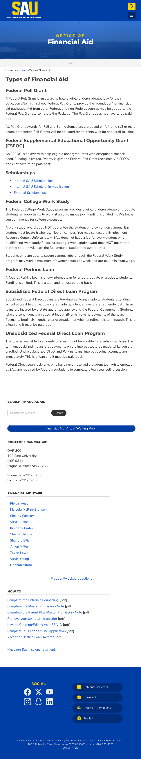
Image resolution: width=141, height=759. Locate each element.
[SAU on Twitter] (38, 692)
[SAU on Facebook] (27, 692)
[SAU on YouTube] (49, 692)
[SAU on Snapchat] (38, 701)
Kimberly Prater (21, 528)
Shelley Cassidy (22, 516)
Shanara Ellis (20, 540)
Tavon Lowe (19, 553)
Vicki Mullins (19, 522)
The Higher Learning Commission (83, 740)
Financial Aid (70, 40)
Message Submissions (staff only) (32, 649)
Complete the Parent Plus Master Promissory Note (44, 612)
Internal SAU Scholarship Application (41, 186)
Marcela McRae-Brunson (28, 509)
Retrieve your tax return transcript (32, 618)
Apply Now (91, 718)
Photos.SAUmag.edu (97, 708)
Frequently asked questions (71, 578)
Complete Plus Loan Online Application (36, 631)
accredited (56, 740)
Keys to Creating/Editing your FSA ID (34, 624)
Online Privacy (70, 748)
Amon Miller (19, 546)
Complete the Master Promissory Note (35, 606)
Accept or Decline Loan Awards (30, 637)
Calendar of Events (96, 687)
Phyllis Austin (20, 503)
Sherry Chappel (21, 534)
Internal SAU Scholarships (33, 180)
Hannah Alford (21, 565)
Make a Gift (91, 698)
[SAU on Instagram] (27, 701)
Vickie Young (19, 559)
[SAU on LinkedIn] (49, 701)
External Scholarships (30, 192)
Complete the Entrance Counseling (33, 600)
